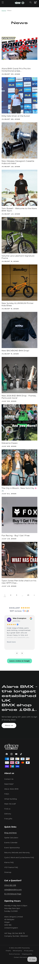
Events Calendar (11, 843)
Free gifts (8, 819)
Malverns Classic (10, 443)
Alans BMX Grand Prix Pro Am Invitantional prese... (16, 69)
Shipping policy (27, 954)
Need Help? (9, 784)
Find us (7, 809)
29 (28, 595)
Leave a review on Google (19, 661)
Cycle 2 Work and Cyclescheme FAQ (19, 857)
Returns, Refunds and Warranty (17, 853)
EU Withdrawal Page (12, 894)
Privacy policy (28, 950)
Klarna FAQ (9, 862)
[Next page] (34, 595)
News (9, 10)
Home (4, 10)
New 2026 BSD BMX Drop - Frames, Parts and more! (19, 397)
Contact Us (8, 779)
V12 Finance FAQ (11, 867)
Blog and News (10, 833)
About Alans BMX (11, 789)
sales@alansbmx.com (13, 890)
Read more (11, 642)
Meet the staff (10, 804)
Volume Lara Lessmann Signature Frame (18, 257)
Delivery (7, 814)
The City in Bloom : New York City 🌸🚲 (19, 489)
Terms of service (14, 954)
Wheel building (10, 799)
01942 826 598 (10, 885)
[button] (2, 2)
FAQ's (6, 794)
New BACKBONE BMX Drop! (15, 350)
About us (9, 725)
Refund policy (17, 950)
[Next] (22, 653)
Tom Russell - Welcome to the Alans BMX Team (19, 209)
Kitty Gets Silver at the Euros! (16, 116)
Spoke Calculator (11, 838)
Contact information (20, 957)
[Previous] (17, 653)
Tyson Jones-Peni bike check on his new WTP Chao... (19, 582)
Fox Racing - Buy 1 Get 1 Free (16, 535)
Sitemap (7, 872)
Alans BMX (18, 948)
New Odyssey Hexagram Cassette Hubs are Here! (18, 162)
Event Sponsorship (12, 848)
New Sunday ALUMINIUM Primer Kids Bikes (18, 304)
